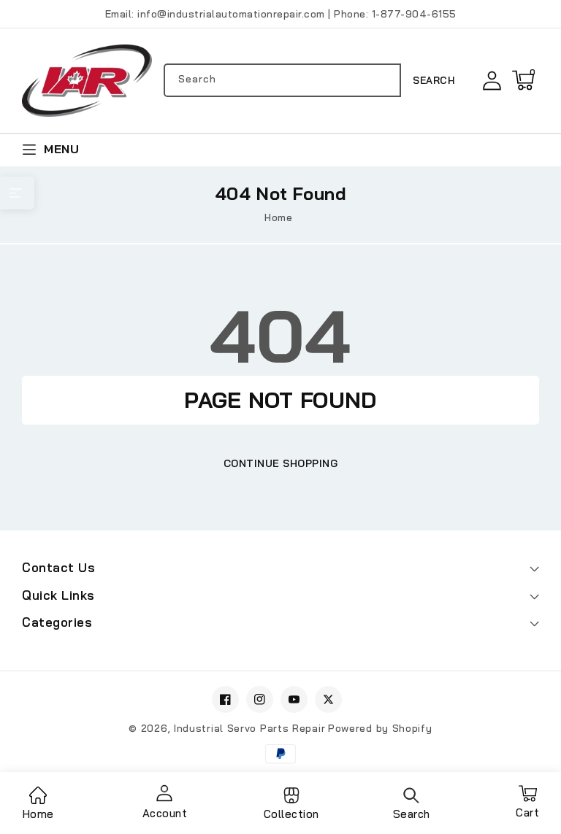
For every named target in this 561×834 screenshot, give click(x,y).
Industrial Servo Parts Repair (249, 728)
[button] (523, 80)
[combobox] (282, 80)
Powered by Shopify (380, 728)
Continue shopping (281, 463)
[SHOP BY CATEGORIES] (17, 193)
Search (433, 80)
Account (165, 813)
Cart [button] (527, 807)
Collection (291, 814)
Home (278, 217)
